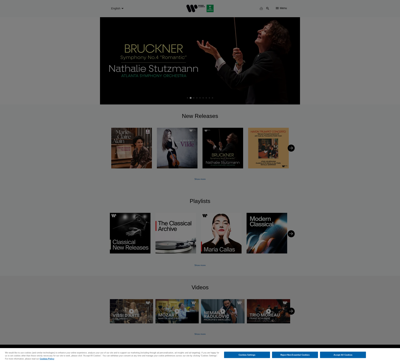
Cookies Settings (247, 355)
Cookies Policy (47, 359)
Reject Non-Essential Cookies (295, 355)
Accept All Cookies (343, 355)
